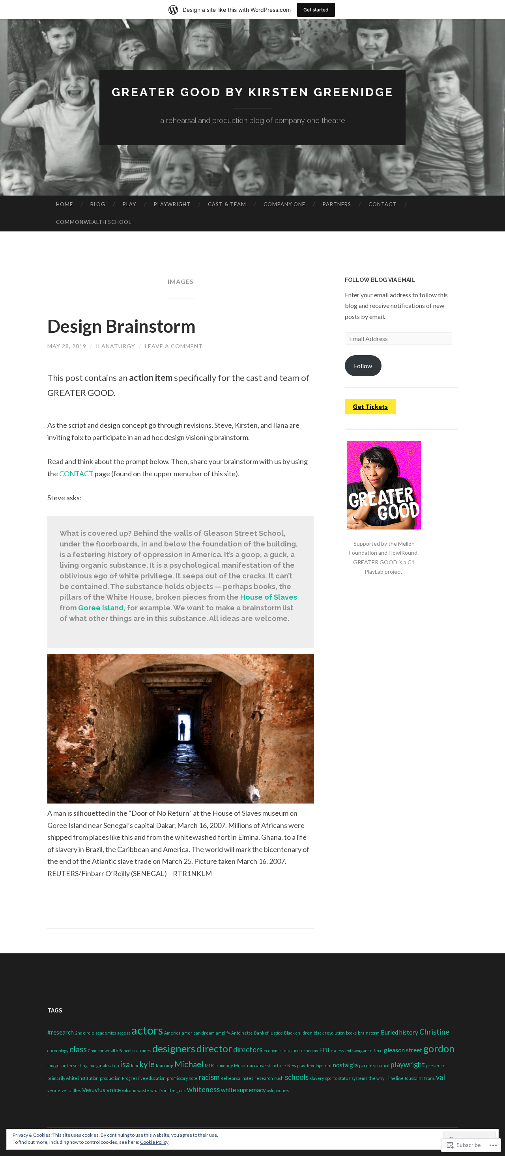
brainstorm (369, 1032)
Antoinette (242, 1032)
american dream (198, 1032)
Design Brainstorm (121, 326)
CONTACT (76, 473)
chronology (57, 1050)
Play (129, 204)
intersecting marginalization (91, 1065)
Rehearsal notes (237, 1078)
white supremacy (243, 1089)
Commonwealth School (93, 222)
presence (435, 1065)
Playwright (172, 204)
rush (279, 1078)
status (344, 1078)
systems (359, 1078)
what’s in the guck (168, 1090)
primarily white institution (73, 1078)
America (172, 1032)
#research (60, 1032)
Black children (298, 1032)
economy (309, 1050)
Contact (382, 204)
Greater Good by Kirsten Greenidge (253, 92)
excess (337, 1050)
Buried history (399, 1032)
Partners (337, 204)
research (263, 1078)
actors (147, 1030)
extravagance (358, 1050)
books (351, 1032)
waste (143, 1090)
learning (164, 1065)
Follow (363, 365)
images (54, 1065)
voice (114, 1089)
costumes (142, 1050)
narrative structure (266, 1065)
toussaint (414, 1078)
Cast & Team (227, 204)
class (78, 1049)
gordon (438, 1048)
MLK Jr (212, 1065)
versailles (71, 1090)
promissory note (182, 1078)
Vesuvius (93, 1089)
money (226, 1065)
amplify (223, 1032)
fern (378, 1050)
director (214, 1048)
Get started (316, 10)
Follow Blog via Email (380, 280)
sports (331, 1078)
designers (173, 1048)
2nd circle (84, 1032)
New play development (309, 1065)
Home (64, 204)
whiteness (203, 1089)
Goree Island (100, 608)
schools (297, 1077)
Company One (284, 204)
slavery (317, 1078)
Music (240, 1065)
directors (247, 1049)
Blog (97, 204)
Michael (189, 1064)
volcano (129, 1090)
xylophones (278, 1090)
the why (376, 1078)
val (440, 1077)
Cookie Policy (154, 1142)
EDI (324, 1049)
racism (209, 1077)
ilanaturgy (115, 346)
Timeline (394, 1078)
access (123, 1032)
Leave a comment (174, 346)
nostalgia (345, 1064)
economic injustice (282, 1050)
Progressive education (144, 1078)
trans (429, 1078)
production (110, 1078)
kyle (147, 1064)
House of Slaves (268, 597)
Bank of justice (268, 1032)
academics (105, 1032)
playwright (408, 1064)
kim (134, 1065)
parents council (374, 1065)
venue (53, 1090)
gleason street (403, 1049)
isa (125, 1064)
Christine (434, 1031)
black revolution (329, 1032)
